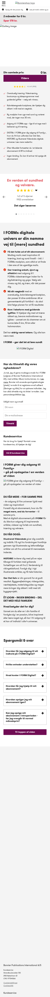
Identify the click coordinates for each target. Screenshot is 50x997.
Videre (25, 78)
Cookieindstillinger (10, 983)
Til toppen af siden (25, 732)
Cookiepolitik (8, 985)
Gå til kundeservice (15, 453)
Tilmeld (10, 423)
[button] (46, 197)
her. (23, 394)
